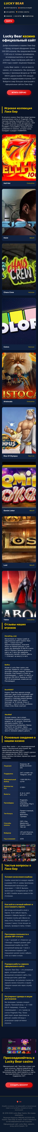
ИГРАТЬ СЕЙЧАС (19, 92)
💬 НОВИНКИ (8, 16)
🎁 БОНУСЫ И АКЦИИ (25, 8)
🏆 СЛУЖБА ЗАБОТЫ (22, 12)
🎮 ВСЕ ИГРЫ (17, 16)
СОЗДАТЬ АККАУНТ (19, 1085)
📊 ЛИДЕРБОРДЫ (28, 16)
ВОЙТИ (9, 21)
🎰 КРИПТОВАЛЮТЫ (10, 8)
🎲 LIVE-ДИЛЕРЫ (9, 12)
